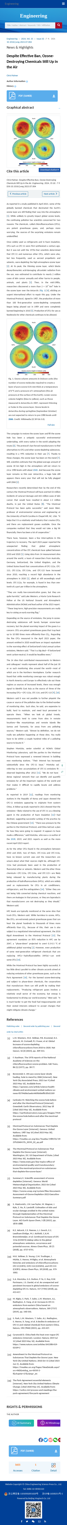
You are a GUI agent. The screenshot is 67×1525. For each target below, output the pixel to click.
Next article (49, 194)
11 (38, 773)
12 (31, 795)
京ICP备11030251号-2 (52, 1494)
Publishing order (13, 1026)
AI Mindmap (52, 1423)
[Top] (62, 765)
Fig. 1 (42, 290)
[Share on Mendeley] (60, 1440)
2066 (10, 419)
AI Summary (24, 1423)
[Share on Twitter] (45, 1440)
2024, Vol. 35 (27, 39)
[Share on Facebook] (40, 1440)
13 (32, 823)
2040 (35, 470)
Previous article (19, 194)
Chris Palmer (12, 75)
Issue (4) (41, 39)
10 (58, 693)
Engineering (12, 4)
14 (42, 889)
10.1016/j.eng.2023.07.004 (19, 42)
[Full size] (62, 772)
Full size (51, 425)
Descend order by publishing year (36, 1026)
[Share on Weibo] (50, 1440)
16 (25, 978)
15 (53, 935)
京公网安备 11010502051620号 (23, 1494)
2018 (13, 839)
